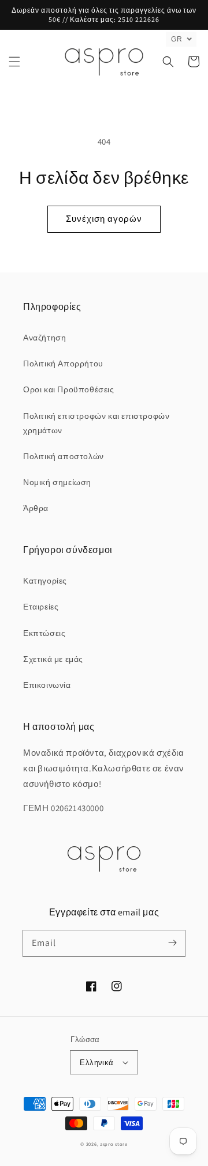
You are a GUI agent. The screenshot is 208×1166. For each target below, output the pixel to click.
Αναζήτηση (44, 337)
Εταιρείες (40, 606)
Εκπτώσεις (44, 633)
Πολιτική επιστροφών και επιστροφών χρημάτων (96, 423)
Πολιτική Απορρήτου (63, 363)
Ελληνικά (96, 1062)
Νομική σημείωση (57, 482)
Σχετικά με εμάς (53, 659)
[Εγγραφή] (172, 943)
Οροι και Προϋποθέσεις (68, 389)
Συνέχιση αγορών (104, 218)
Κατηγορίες (45, 581)
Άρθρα (36, 508)
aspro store (114, 1144)
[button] (14, 61)
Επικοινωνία (47, 685)
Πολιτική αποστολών (63, 456)
